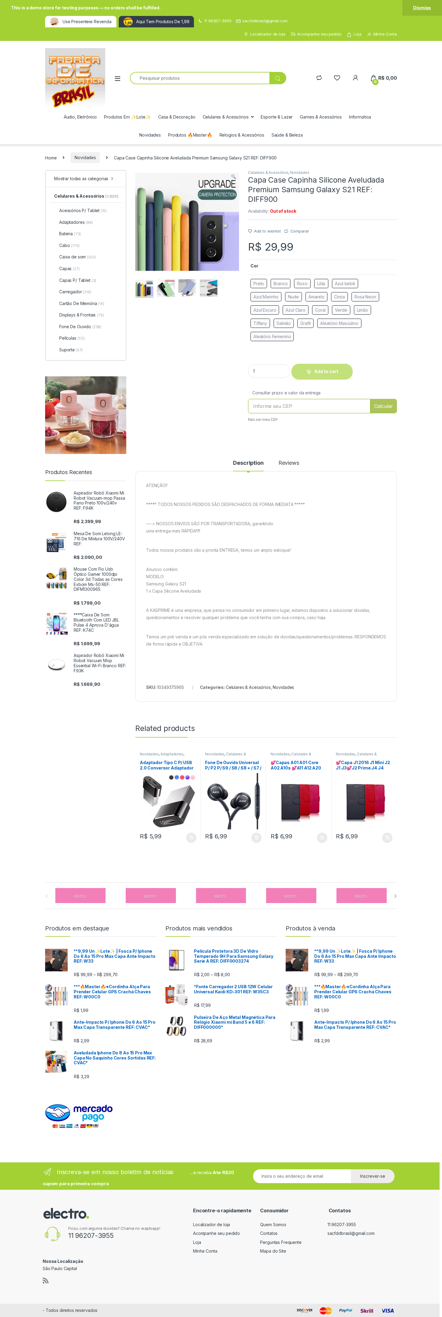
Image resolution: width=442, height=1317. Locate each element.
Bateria (70, 233)
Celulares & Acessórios (226, 116)
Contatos (269, 1233)
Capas (69, 268)
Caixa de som (77, 256)
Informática (360, 116)
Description (248, 463)
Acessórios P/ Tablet (82, 210)
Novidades (150, 134)
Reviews (288, 463)
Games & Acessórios (321, 116)
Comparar (299, 231)
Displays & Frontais (81, 314)
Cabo (69, 245)
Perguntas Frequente (280, 1242)
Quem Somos (273, 1224)
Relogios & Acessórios (241, 134)
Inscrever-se (372, 1176)
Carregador (75, 291)
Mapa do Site (273, 1251)
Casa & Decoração (176, 116)
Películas (72, 338)
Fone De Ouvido (80, 326)
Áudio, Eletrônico (80, 116)
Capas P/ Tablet (77, 280)
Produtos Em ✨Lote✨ (127, 116)
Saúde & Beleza (287, 134)
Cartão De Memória (81, 303)
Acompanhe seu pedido (319, 34)
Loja (357, 34)
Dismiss (422, 7)
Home (51, 157)
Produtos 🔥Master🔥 (190, 134)
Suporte (71, 349)
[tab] (248, 465)
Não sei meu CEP (263, 419)
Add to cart (191, 838)
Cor (254, 265)
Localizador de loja (267, 34)
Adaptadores (172, 754)
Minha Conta (385, 34)
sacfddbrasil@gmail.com (265, 20)
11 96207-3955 (217, 20)
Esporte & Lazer (277, 116)
